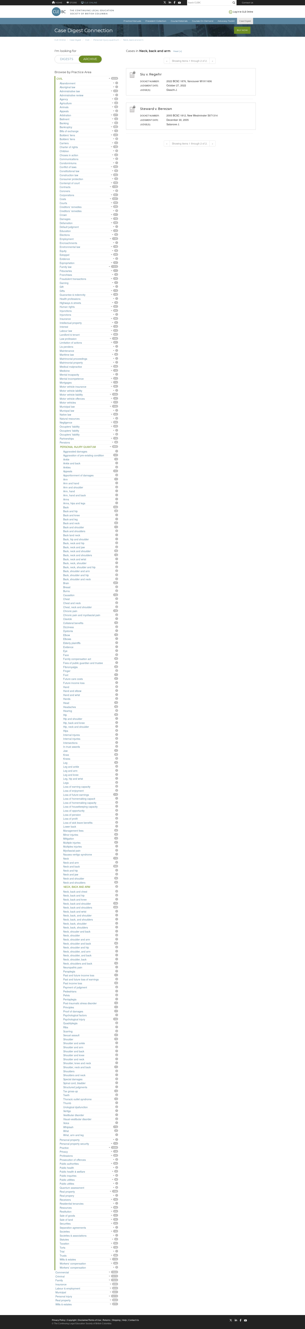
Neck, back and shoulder (77, 903)
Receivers (65, 1199)
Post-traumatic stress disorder (80, 1003)
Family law (65, 267)
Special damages (72, 1079)
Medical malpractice (71, 366)
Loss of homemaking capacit (79, 798)
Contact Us (247, 2)
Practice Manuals (132, 21)
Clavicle (67, 619)
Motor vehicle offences (72, 398)
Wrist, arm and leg (73, 1135)
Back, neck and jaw (74, 547)
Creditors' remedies (71, 207)
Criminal (60, 1276)
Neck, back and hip (74, 895)
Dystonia (68, 631)
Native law (65, 414)
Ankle (66, 459)
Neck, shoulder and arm (76, 939)
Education (65, 231)
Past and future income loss (78, 975)
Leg (65, 763)
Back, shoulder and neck (77, 579)
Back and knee (71, 515)
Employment (67, 239)
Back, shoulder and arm (76, 571)
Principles (68, 1007)
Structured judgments (75, 1087)
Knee (66, 755)
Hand (66, 687)
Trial (62, 1251)
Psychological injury (74, 1019)
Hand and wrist (71, 695)
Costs (63, 199)
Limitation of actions (71, 342)
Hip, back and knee (74, 723)
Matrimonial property (71, 362)
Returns (106, 1320)
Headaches (69, 707)
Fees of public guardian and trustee (83, 663)
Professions (66, 1155)
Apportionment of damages (78, 475)
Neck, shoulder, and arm (77, 951)
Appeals (64, 111)
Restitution (65, 1211)
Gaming (64, 283)
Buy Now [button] (242, 30)
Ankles (67, 467)
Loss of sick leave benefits (77, 822)
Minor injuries (70, 834)
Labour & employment (67, 1288)
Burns (66, 591)
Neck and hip (70, 870)
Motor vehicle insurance (73, 386)
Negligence (66, 422)
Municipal (60, 1292)
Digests (66, 59)
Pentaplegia (69, 999)
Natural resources (70, 418)
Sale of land (66, 1219)
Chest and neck (72, 603)
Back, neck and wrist (74, 559)
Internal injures (71, 735)
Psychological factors (75, 1015)
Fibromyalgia (70, 667)
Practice (64, 1147)
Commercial (62, 1272)
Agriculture (66, 103)
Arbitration (65, 115)
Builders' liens (67, 135)
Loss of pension (72, 814)
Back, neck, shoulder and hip (79, 567)
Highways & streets (70, 303)
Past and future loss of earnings (81, 979)
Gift (62, 287)
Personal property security (74, 1143)
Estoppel (64, 255)
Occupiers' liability (70, 426)
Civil (87, 40)
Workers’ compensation (73, 1267)
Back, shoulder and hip (76, 575)
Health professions (70, 299)
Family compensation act (77, 659)
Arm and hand (71, 483)
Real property (67, 1191)
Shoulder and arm (73, 1047)
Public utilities (67, 1179)
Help (124, 1320)
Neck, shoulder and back (77, 943)
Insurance (65, 319)
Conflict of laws (68, 167)
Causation (68, 595)
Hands (66, 699)
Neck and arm (71, 862)
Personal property (70, 1140)
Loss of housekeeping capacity (80, 806)
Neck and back (71, 866)
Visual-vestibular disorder (77, 1119)
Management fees (73, 830)
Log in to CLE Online (243, 11)
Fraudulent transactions (73, 279)
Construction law (69, 175)
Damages (65, 219)
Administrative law (70, 91)
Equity (63, 251)
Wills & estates (68, 1259)
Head (66, 703)
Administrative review (71, 95)
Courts (63, 203)
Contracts (65, 187)
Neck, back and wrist (74, 911)
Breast (66, 587)
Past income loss (72, 983)
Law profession (68, 338)
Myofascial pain (71, 850)
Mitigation (68, 838)
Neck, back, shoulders (75, 927)
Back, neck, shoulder (74, 563)
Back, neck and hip (73, 543)
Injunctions (66, 311)
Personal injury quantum (106, 40)
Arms (66, 499)
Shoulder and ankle (74, 1043)
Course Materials (179, 21)
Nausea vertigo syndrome (77, 854)
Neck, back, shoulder (75, 923)
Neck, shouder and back (76, 931)
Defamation (66, 223)
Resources (66, 1207)
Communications (69, 159)
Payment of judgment (75, 987)
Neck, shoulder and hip (76, 947)
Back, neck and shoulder (77, 551)
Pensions (65, 442)
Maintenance (67, 350)
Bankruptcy (66, 127)
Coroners (65, 191)
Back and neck (71, 523)
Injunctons (65, 314)
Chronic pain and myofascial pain (81, 615)
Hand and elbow (72, 691)
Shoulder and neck (73, 1059)
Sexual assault (71, 1035)
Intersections (70, 743)
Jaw (65, 750)
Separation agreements (73, 1227)
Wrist (66, 1131)
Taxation (64, 1243)
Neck (66, 858)
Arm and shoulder (73, 487)
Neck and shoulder (73, 878)
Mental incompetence (72, 378)
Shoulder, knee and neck (77, 1063)
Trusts (63, 1255)
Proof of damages (73, 1011)
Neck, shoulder (71, 935)
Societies (65, 1231)
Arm (65, 479)
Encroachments (68, 243)
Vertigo (67, 1111)
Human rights (67, 306)
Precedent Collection (155, 21)
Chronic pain (70, 611)
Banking (64, 123)
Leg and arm (70, 770)
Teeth (66, 1095)
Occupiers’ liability (70, 434)
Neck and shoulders (74, 882)
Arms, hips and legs (74, 503)
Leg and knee (71, 775)
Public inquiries (68, 1175)
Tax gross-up (70, 1091)
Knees (66, 758)
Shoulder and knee (73, 1055)
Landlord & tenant (70, 334)
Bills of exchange (69, 131)
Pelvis (66, 995)
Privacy (64, 1151)
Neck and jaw (70, 874)
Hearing (67, 711)
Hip (65, 715)
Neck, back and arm (133, 40)
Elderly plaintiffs (71, 643)
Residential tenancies (71, 1203)
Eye (65, 651)
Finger (66, 671)
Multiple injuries (71, 842)
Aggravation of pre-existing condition (83, 455)
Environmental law (70, 247)
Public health (67, 1167)
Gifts (62, 291)
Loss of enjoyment (73, 790)
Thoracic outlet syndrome (77, 1099)
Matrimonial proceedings (73, 358)
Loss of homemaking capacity (79, 802)
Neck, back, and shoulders (78, 919)
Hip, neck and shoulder (76, 726)
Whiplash (68, 1127)
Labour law (66, 331)
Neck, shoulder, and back (77, 955)
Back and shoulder (73, 527)
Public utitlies (67, 1183)
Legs (66, 782)
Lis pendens (66, 346)
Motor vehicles (68, 402)
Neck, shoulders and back (77, 963)
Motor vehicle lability (71, 390)
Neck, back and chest (75, 891)
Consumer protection (71, 179)
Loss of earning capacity (76, 786)
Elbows (67, 639)
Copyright (71, 1320)
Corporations (67, 195)
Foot (65, 675)
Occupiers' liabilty (69, 430)
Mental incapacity (69, 374)
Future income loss (74, 683)
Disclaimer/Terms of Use (89, 1320)
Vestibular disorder (73, 1115)
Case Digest (245, 21)
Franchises (66, 275)
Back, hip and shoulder (76, 539)
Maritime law (67, 354)
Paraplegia (69, 971)
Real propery (67, 1195)
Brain (66, 583)
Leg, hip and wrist (73, 778)
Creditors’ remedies (71, 211)
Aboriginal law (67, 87)
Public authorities (69, 1163)
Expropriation (67, 263)
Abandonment (67, 83)
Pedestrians (69, 991)
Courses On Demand (202, 21)
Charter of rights (69, 147)
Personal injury (63, 1296)
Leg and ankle (71, 766)
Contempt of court (70, 183)
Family (59, 1280)
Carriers (64, 143)
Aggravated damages (75, 451)
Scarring (68, 1031)
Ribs (65, 1027)
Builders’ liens (67, 139)
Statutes (64, 1239)
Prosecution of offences (73, 1160)
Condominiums (68, 163)
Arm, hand (69, 491)
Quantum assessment (72, 1187)
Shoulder (68, 1039)
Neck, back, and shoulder (77, 915)
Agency (64, 99)
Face (66, 655)
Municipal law (67, 406)
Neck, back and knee (75, 899)
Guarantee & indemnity (72, 294)
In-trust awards (71, 746)
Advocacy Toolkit (226, 21)
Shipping (116, 1320)
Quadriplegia (70, 1023)
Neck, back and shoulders (77, 907)
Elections (65, 235)
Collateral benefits (73, 623)
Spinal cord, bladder (74, 1083)
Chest (66, 599)
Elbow (66, 635)
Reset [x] (177, 51)
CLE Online (60, 40)
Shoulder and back (73, 1051)
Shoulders (68, 1071)
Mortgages (66, 382)
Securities (65, 1223)
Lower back (69, 826)
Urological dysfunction (75, 1107)
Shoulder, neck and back (77, 1067)
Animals (64, 107)
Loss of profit (70, 818)
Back (66, 507)
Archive (90, 59)
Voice (66, 1123)
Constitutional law (69, 171)
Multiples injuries (72, 846)
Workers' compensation (73, 1263)
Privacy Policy (58, 1320)
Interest (64, 326)
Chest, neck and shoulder (77, 607)
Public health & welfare (72, 1171)
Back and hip (70, 511)
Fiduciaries (66, 271)
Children (64, 151)
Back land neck (71, 535)
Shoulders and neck (74, 1075)
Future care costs (73, 679)
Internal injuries (71, 738)
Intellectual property (71, 323)
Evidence (65, 259)
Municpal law (67, 410)
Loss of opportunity (74, 810)
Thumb (67, 1103)
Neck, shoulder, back (74, 959)
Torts (62, 1247)
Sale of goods (67, 1215)
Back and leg (70, 519)
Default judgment (69, 227)
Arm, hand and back (74, 495)
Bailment (64, 119)
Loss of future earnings (76, 794)
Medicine (65, 370)
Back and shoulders (74, 531)
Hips (65, 731)
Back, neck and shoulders (77, 555)
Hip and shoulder (72, 719)
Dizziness (68, 627)
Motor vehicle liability (71, 394)
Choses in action (69, 155)
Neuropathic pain (72, 967)
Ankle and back (71, 463)
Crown (63, 215)
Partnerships (67, 438)
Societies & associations (73, 1235)
